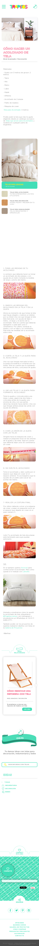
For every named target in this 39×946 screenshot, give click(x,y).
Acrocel (24, 568)
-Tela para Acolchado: (12, 110)
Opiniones (19, 923)
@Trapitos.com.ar (10, 616)
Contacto (19, 935)
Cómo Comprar (19, 929)
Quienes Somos (19, 925)
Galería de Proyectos (13, 628)
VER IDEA (27, 709)
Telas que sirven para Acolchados (19, 121)
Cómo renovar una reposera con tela (19, 692)
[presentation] (3, 685)
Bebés (7, 792)
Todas (7, 782)
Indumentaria (11, 785)
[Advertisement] (19, 241)
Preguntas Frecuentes (19, 931)
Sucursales (19, 933)
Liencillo (26, 571)
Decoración (10, 788)
